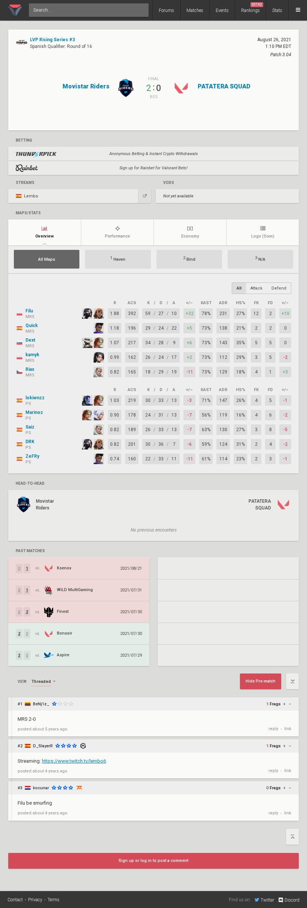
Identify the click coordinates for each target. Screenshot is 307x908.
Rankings (251, 8)
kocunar (41, 788)
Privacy (35, 900)
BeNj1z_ (41, 704)
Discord (292, 900)
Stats (277, 10)
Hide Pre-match (261, 681)
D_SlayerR (43, 746)
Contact (15, 900)
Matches (194, 10)
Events (222, 10)
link (287, 729)
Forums (166, 10)
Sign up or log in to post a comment (153, 860)
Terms (54, 900)
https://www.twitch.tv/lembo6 (74, 761)
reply (273, 729)
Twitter (267, 900)
